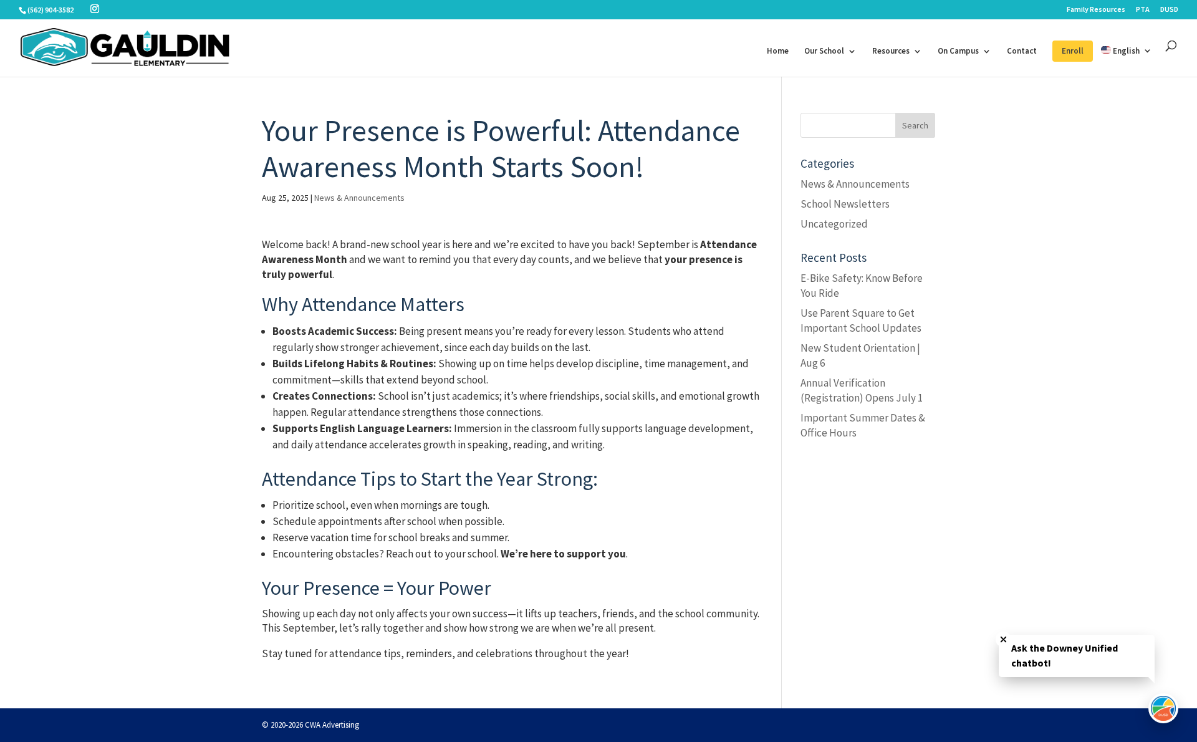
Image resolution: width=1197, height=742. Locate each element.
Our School (824, 51)
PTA (1143, 10)
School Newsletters (845, 204)
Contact (1022, 51)
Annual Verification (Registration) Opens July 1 (861, 390)
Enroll (1073, 51)
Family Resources (1096, 10)
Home (778, 51)
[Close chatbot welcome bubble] (1003, 639)
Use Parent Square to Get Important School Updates (860, 320)
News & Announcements (359, 197)
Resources (891, 51)
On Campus (958, 51)
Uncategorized (834, 224)
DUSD (1169, 10)
